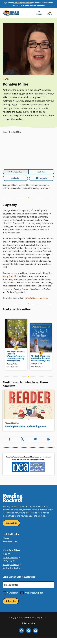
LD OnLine (8, 561)
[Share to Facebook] (9, 439)
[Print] (48, 439)
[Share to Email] (35, 439)
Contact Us (11, 522)
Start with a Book (11, 568)
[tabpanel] (28, 153)
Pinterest (28, 630)
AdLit (6, 554)
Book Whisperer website (36, 298)
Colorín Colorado (11, 557)
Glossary (7, 538)
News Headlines (10, 541)
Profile (6, 79)
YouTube (35, 630)
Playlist (16, 178)
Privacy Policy (28, 623)
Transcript (42, 178)
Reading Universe (12, 564)
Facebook (21, 630)
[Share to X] (22, 439)
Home (5, 132)
